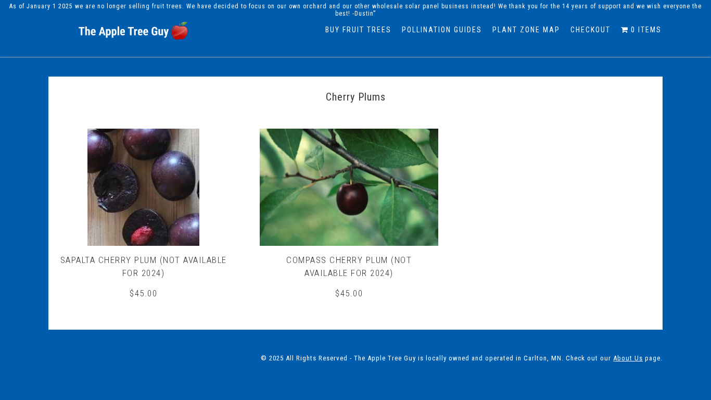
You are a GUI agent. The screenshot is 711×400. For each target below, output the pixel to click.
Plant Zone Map (526, 30)
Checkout (590, 30)
